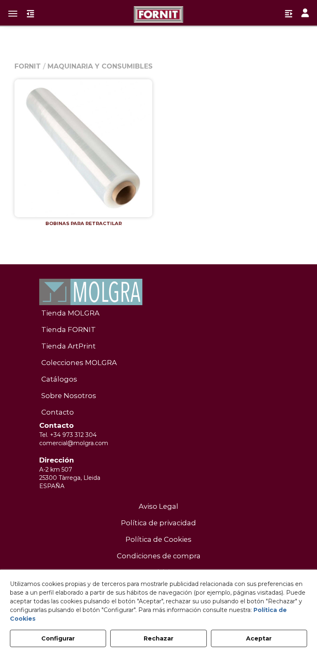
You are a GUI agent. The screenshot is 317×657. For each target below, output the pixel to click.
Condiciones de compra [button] (159, 556)
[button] (158, 14)
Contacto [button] (57, 412)
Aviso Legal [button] (158, 506)
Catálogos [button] (59, 379)
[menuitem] (158, 313)
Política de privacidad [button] (158, 523)
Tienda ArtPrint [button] (68, 346)
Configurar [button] (58, 638)
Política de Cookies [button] (158, 539)
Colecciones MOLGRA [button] (79, 362)
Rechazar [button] (158, 638)
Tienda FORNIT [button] (68, 329)
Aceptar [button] (259, 638)
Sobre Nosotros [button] (68, 395)
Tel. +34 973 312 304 (68, 435)
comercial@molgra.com (73, 443)
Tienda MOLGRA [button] (70, 313)
